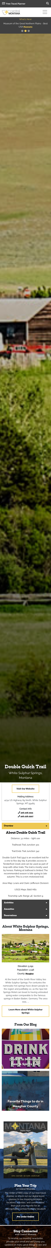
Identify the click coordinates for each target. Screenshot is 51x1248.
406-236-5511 (27, 813)
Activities (9, 903)
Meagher (30, 974)
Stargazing (31, 27)
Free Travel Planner (15, 3)
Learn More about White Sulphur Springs (25, 1011)
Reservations (10, 915)
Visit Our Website (25, 788)
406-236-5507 (27, 816)
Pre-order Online (25, 1216)
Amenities (9, 909)
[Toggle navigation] (45, 12)
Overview (8, 826)
